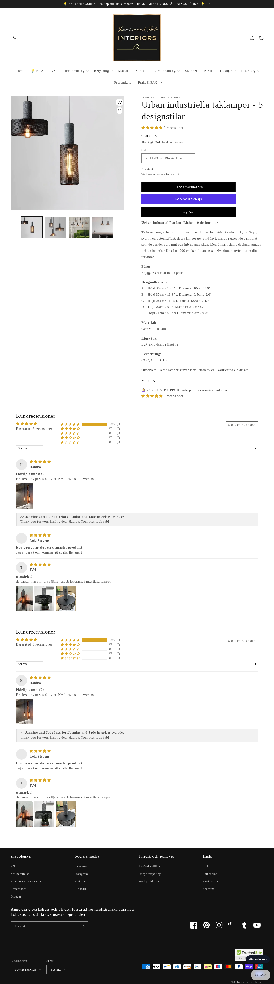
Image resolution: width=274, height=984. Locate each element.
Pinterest (80, 881)
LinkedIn (81, 888)
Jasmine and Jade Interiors (250, 982)
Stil (143, 149)
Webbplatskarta (149, 881)
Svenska (56, 969)
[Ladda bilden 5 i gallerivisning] (102, 227)
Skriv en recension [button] (242, 425)
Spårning (209, 888)
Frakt (158, 142)
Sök (13, 866)
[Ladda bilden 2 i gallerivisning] (55, 227)
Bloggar (16, 896)
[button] (15, 37)
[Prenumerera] (83, 926)
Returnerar (210, 874)
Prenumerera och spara (26, 881)
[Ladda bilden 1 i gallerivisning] (32, 227)
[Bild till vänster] (15, 227)
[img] (40, 461)
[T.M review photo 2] (44, 598)
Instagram (81, 874)
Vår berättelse (20, 874)
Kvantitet (147, 169)
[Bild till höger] (119, 227)
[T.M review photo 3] (66, 598)
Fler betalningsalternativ (188, 209)
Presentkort (18, 888)
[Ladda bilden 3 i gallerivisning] (79, 227)
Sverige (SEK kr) (25, 969)
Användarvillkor (150, 866)
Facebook (81, 866)
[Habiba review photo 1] (24, 496)
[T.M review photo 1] (24, 598)
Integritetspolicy (150, 874)
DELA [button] (150, 381)
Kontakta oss (211, 881)
